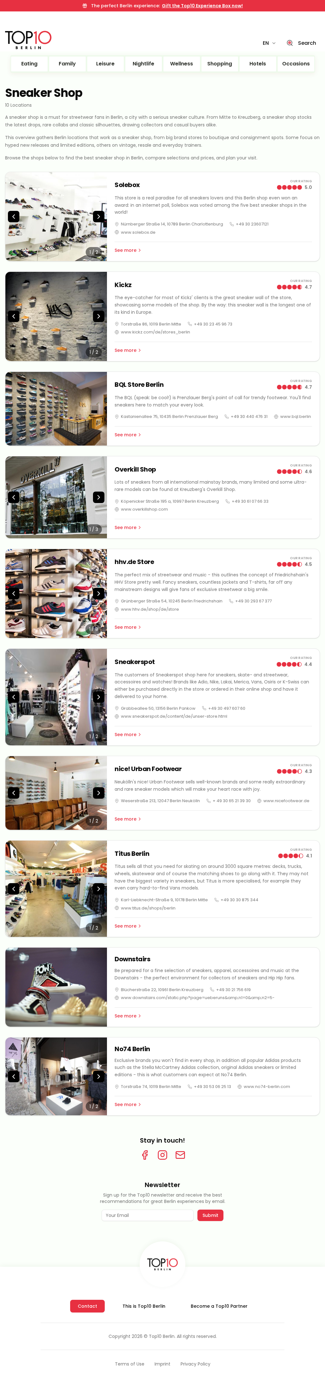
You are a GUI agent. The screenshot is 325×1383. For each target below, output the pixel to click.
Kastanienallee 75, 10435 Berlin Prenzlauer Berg (169, 416)
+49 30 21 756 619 (233, 990)
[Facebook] (145, 1155)
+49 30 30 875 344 (239, 900)
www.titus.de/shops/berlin (148, 908)
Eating (29, 63)
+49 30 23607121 (252, 224)
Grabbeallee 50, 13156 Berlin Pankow (158, 708)
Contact (87, 1306)
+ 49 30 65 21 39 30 (232, 801)
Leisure (105, 63)
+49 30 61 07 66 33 (250, 501)
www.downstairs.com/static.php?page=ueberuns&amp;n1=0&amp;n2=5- (198, 998)
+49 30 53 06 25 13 (212, 1087)
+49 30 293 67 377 (253, 601)
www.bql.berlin (295, 416)
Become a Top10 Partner (219, 1306)
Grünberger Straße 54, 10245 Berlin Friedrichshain (171, 601)
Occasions (296, 63)
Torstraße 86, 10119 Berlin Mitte (151, 324)
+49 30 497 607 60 (226, 708)
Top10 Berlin (162, 1336)
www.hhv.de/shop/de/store (150, 609)
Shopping (219, 63)
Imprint (162, 1364)
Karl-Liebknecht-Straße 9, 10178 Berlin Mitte (164, 900)
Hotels (257, 63)
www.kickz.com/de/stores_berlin (155, 332)
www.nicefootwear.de (286, 801)
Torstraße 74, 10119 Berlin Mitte (151, 1087)
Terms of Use (129, 1364)
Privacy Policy (195, 1364)
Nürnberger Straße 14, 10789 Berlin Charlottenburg (172, 224)
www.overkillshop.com (144, 509)
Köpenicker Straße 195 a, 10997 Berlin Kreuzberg (170, 501)
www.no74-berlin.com (267, 1087)
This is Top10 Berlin (144, 1306)
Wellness (181, 63)
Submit (210, 1215)
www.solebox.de (138, 232)
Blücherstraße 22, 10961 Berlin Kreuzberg (162, 990)
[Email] (180, 1155)
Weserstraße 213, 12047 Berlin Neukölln (160, 801)
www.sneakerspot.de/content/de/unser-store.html (174, 716)
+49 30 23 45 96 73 (213, 324)
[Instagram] (162, 1155)
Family (67, 63)
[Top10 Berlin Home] (162, 1264)
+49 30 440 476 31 (249, 416)
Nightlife (143, 63)
